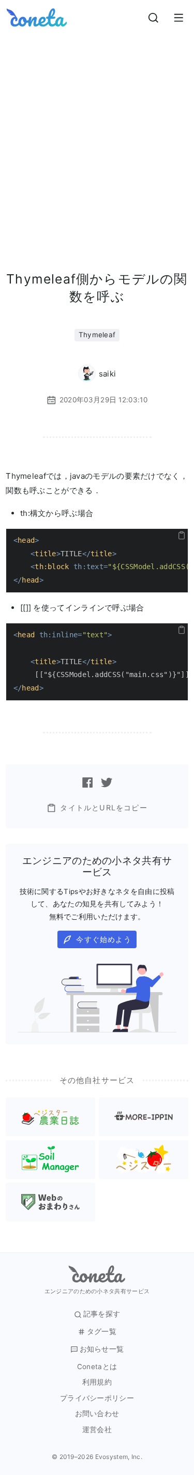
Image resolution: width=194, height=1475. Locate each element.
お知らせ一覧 (102, 1349)
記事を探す (102, 1314)
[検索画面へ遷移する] (153, 17)
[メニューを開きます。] (178, 17)
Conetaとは (97, 1367)
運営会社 (97, 1430)
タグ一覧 (101, 1332)
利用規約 (97, 1382)
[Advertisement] (97, 137)
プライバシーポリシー (97, 1398)
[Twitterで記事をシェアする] (106, 782)
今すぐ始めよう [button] (103, 939)
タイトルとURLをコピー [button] (103, 807)
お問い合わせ (97, 1414)
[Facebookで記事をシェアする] (87, 782)
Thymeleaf (97, 335)
